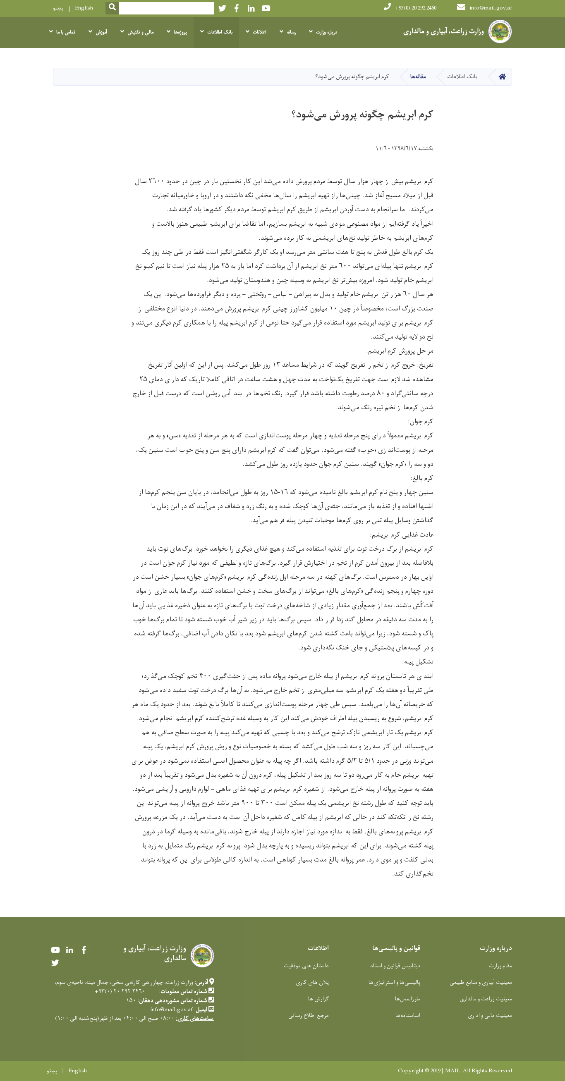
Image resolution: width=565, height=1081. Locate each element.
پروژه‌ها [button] (180, 32)
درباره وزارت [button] (326, 32)
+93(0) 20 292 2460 (415, 8)
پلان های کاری (312, 982)
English (84, 8)
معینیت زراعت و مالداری (486, 999)
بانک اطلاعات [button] (219, 32)
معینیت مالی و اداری (490, 1015)
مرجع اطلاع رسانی (308, 1015)
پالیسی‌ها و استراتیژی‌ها (394, 982)
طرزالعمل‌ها (407, 999)
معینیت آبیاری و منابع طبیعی (481, 982)
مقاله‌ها (418, 77)
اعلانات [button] (259, 32)
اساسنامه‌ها (407, 1015)
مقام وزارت (500, 966)
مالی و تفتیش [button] (140, 32)
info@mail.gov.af (490, 8)
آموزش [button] (101, 32)
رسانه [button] (291, 32)
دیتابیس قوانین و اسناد (395, 966)
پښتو (58, 8)
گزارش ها (318, 999)
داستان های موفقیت (306, 966)
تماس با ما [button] (65, 32)
